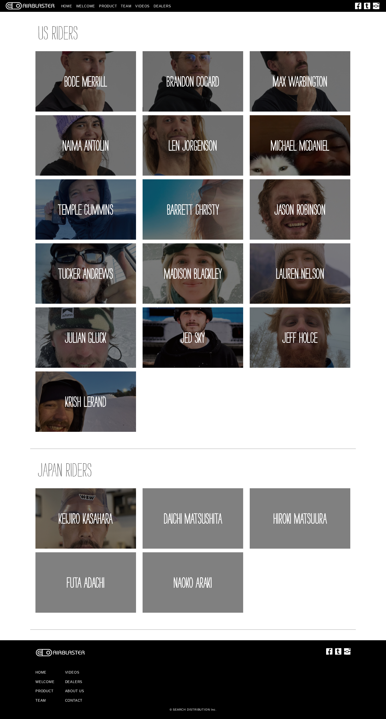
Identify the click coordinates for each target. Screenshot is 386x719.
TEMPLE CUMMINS (85, 209)
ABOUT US (74, 691)
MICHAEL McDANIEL (300, 145)
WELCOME (85, 6)
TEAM (126, 6)
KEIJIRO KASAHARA (86, 518)
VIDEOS (142, 6)
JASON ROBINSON (300, 209)
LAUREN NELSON (300, 273)
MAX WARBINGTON (300, 81)
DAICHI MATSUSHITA (193, 518)
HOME (66, 6)
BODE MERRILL (85, 81)
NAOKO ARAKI (193, 582)
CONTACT (74, 700)
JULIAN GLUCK (86, 337)
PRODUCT (108, 6)
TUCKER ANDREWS (85, 273)
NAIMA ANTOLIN (85, 145)
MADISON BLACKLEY (193, 273)
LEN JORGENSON (193, 145)
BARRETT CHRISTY (193, 209)
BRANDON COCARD (192, 81)
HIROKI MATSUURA (300, 518)
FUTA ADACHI (86, 582)
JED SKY (193, 337)
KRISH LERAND (85, 401)
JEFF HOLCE (300, 337)
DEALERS (162, 6)
